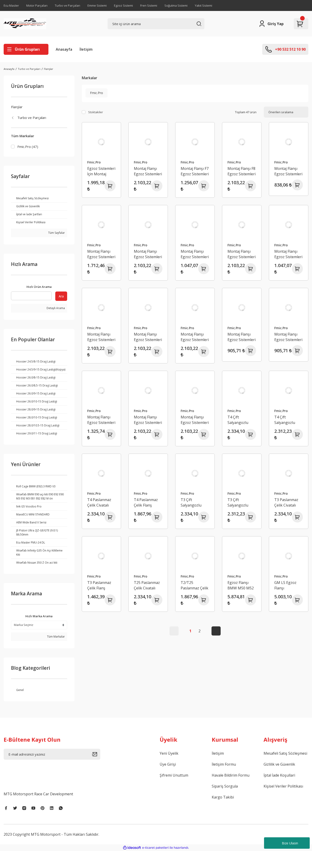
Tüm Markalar (55, 636)
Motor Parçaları (37, 5)
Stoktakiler (95, 112)
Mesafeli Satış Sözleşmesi (285, 753)
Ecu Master (11, 5)
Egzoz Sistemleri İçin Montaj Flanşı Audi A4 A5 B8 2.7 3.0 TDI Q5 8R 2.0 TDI (101, 171)
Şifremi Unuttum (174, 775)
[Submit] (96, 754)
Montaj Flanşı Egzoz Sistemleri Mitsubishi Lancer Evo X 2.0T (101, 420)
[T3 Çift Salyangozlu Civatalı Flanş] (195, 473)
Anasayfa (64, 49)
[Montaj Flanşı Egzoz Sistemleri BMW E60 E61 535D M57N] (241, 224)
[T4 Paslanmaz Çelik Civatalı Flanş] (101, 473)
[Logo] (25, 23)
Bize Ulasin (290, 843)
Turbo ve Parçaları (67, 5)
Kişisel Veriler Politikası (283, 786)
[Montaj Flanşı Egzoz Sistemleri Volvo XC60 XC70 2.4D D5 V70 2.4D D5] (241, 307)
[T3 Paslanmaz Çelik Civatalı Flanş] (288, 473)
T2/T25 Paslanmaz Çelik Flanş (194, 585)
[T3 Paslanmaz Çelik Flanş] (101, 556)
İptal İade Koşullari (279, 775)
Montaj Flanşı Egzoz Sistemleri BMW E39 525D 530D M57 (101, 337)
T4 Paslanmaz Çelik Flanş (146, 502)
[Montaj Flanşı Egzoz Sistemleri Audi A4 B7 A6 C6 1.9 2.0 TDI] (148, 142)
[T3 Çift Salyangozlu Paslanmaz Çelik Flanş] (241, 473)
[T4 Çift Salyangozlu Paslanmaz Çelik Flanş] (288, 390)
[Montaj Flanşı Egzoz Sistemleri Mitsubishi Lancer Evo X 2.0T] (101, 390)
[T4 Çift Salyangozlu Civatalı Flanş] (241, 390)
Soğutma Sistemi (176, 5)
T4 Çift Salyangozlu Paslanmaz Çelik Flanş (288, 420)
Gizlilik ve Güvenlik (279, 764)
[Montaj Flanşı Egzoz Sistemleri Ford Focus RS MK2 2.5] (195, 307)
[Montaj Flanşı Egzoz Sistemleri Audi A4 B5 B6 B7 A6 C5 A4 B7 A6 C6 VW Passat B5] (148, 224)
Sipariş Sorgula (225, 786)
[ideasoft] (132, 848)
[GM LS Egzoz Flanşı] (288, 556)
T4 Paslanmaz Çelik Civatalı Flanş (99, 502)
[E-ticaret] (155, 848)
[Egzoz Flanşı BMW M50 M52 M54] (241, 556)
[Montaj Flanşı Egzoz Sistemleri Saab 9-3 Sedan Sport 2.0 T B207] (148, 390)
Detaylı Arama (55, 308)
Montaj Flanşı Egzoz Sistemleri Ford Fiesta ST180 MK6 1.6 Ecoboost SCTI (148, 337)
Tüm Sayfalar (56, 233)
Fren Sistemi (148, 5)
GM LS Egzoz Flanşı (285, 585)
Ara (61, 296)
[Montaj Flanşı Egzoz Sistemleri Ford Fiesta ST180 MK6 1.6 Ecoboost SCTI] (148, 307)
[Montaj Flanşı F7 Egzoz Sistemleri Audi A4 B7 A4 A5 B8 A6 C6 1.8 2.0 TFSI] (195, 142)
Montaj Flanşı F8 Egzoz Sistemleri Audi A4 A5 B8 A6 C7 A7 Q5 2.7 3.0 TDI (241, 171)
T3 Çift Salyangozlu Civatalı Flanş (192, 502)
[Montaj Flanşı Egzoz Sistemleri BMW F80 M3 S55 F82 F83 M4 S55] (288, 224)
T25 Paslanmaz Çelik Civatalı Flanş (147, 585)
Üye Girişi (168, 764)
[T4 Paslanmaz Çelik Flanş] (148, 473)
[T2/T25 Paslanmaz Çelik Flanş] (195, 556)
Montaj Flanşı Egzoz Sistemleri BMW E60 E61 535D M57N (241, 254)
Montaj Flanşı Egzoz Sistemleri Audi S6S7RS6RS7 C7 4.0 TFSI (101, 254)
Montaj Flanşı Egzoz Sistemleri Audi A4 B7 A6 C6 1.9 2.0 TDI (148, 171)
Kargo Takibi (223, 797)
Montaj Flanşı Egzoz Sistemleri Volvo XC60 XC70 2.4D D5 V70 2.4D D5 (241, 337)
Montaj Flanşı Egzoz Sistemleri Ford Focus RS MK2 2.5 (195, 337)
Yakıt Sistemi (203, 5)
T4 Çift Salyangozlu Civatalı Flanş (238, 420)
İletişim (86, 49)
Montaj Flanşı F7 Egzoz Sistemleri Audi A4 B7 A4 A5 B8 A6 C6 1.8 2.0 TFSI (195, 171)
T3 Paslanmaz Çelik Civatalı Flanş (286, 502)
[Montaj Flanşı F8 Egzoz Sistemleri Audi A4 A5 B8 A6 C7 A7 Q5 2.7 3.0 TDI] (241, 142)
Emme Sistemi (97, 5)
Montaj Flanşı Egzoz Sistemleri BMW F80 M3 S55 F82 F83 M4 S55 (288, 254)
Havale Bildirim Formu (230, 775)
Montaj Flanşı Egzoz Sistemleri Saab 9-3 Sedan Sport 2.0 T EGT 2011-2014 (195, 420)
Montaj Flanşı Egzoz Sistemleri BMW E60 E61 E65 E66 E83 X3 (195, 254)
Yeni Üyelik (169, 753)
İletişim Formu (224, 764)
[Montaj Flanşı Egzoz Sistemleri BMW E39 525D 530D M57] (101, 307)
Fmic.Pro (94, 162)
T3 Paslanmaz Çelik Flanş (99, 585)
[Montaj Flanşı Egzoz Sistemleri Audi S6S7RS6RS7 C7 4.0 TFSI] (101, 224)
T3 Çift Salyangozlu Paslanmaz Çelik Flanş (241, 502)
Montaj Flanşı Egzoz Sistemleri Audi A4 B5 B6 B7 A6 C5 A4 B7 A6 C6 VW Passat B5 (148, 254)
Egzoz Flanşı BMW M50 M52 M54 (240, 585)
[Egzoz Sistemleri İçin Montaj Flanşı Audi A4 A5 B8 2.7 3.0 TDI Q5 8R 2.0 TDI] (101, 142)
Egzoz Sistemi (123, 5)
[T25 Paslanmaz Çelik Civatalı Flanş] (148, 556)
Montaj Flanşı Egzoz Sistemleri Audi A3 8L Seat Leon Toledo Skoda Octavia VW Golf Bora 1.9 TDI (288, 171)
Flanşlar (48, 69)
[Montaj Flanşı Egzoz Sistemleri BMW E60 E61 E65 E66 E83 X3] (195, 224)
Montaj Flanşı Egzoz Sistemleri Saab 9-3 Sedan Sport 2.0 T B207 (148, 420)
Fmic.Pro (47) (27, 146)
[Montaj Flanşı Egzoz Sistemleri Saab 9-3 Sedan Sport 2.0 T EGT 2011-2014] (195, 390)
